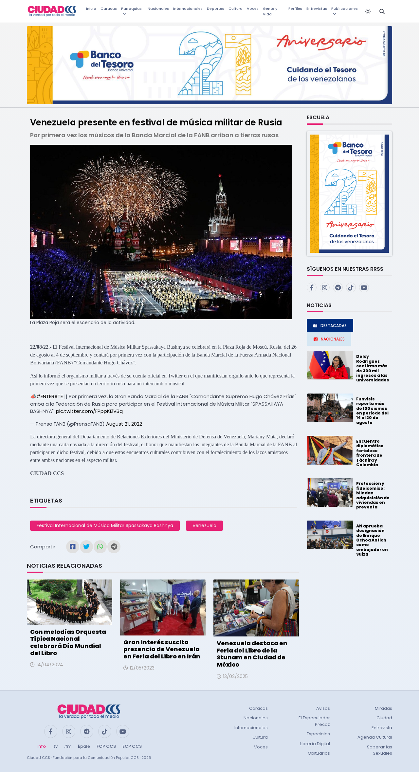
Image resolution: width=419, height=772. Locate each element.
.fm (67, 746)
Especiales (318, 734)
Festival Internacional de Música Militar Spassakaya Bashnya (105, 525)
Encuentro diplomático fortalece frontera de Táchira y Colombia (370, 453)
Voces (253, 8)
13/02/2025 (235, 676)
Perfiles (295, 8)
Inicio (91, 8)
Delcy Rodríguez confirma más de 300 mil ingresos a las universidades (372, 368)
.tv (55, 746)
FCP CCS (106, 746)
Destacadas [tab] (333, 325)
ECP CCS (132, 746)
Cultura (235, 8)
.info (41, 746)
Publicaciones (344, 8)
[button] (349, 193)
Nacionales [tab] (333, 339)
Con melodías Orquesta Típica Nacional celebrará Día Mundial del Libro (68, 642)
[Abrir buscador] (382, 11)
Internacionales (188, 8)
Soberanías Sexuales (379, 750)
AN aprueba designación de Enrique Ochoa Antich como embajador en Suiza (372, 540)
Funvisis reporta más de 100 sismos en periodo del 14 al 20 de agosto (372, 410)
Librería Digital (315, 744)
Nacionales (158, 8)
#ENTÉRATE (49, 396)
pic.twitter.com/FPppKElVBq (89, 411)
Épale (84, 746)
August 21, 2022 (124, 423)
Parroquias (131, 8)
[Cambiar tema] (368, 11)
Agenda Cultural (374, 737)
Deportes (215, 8)
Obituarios (319, 753)
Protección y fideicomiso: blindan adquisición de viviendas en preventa (373, 495)
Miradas (383, 708)
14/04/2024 (49, 664)
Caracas (108, 8)
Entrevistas (316, 8)
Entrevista (382, 728)
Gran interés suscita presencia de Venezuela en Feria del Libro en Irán (161, 649)
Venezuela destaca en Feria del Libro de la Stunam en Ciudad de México (252, 654)
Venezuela (204, 525)
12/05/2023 (142, 668)
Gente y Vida (270, 11)
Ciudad (384, 718)
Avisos (323, 708)
